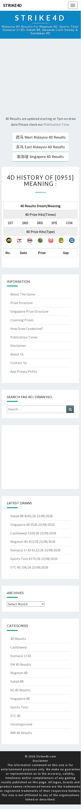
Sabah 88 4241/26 (23, 516)
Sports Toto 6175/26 (25, 559)
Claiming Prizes (22, 320)
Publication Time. (57, 124)
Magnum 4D (19, 673)
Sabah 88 (16, 681)
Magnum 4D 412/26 (24, 541)
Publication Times (23, 337)
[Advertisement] (40, 78)
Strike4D (12, 5)
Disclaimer (18, 345)
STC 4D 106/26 (20, 567)
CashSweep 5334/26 (24, 533)
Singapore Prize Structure (29, 311)
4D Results (18, 638)
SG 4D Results (20, 690)
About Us (17, 354)
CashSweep (18, 647)
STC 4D (15, 716)
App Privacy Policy (23, 371)
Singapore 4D (20, 698)
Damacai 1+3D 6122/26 (27, 550)
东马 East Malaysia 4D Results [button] (40, 146)
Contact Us (18, 363)
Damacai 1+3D (20, 656)
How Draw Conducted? (26, 328)
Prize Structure (21, 303)
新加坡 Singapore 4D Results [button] (40, 156)
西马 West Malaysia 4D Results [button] (41, 137)
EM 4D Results (20, 664)
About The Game (22, 294)
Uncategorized (21, 724)
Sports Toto (19, 707)
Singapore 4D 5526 (23, 524)
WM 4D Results (21, 733)
